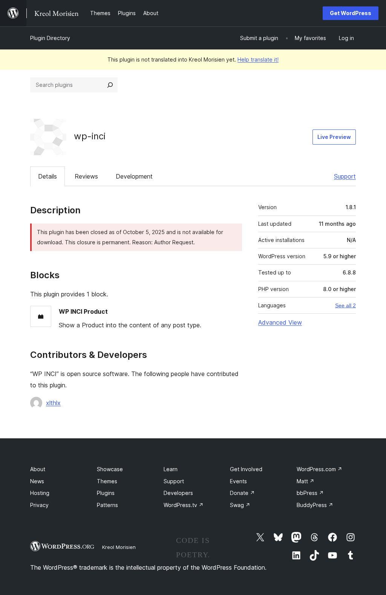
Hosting (39, 493)
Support (345, 176)
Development (134, 176)
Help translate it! (258, 59)
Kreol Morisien (119, 547)
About (37, 469)
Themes (107, 481)
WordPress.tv (184, 505)
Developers (178, 493)
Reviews (86, 176)
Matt (305, 481)
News (37, 481)
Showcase (110, 469)
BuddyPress (315, 505)
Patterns (107, 505)
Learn (171, 469)
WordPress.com (319, 469)
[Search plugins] (110, 84)
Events (238, 481)
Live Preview (334, 137)
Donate (242, 493)
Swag (240, 505)
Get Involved (246, 469)
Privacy (39, 505)
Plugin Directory (50, 38)
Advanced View (280, 322)
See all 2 (345, 305)
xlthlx (53, 403)
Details (47, 176)
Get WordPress (350, 13)
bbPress (310, 493)
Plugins (106, 493)
